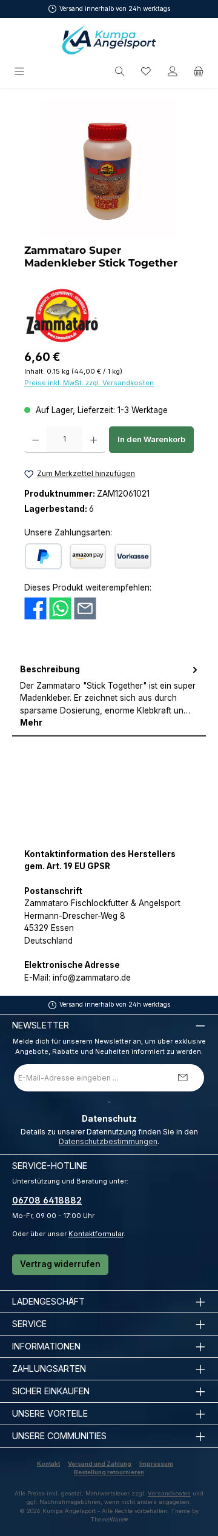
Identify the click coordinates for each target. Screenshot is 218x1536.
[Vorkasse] (133, 556)
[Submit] (183, 1077)
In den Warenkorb (151, 439)
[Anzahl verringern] (35, 439)
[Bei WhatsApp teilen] (60, 607)
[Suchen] (120, 72)
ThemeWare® (109, 1519)
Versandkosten (169, 1493)
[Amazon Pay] (87, 556)
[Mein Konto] (172, 72)
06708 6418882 (47, 1200)
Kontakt (48, 1463)
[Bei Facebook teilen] (35, 607)
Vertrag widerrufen (60, 1264)
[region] (109, 168)
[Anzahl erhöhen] (93, 439)
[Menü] (20, 72)
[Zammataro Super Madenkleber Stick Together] (109, 168)
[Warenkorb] (198, 72)
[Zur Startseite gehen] (109, 40)
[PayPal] (43, 556)
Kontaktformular (96, 1234)
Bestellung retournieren (109, 1472)
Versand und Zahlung (99, 1463)
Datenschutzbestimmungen (108, 1141)
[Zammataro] (62, 315)
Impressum (156, 1463)
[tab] (109, 696)
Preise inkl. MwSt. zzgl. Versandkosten (89, 383)
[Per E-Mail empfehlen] (85, 607)
